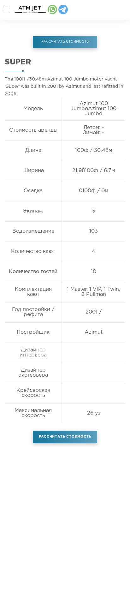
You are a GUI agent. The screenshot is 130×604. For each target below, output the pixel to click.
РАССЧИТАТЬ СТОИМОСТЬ (65, 41)
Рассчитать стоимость (65, 436)
